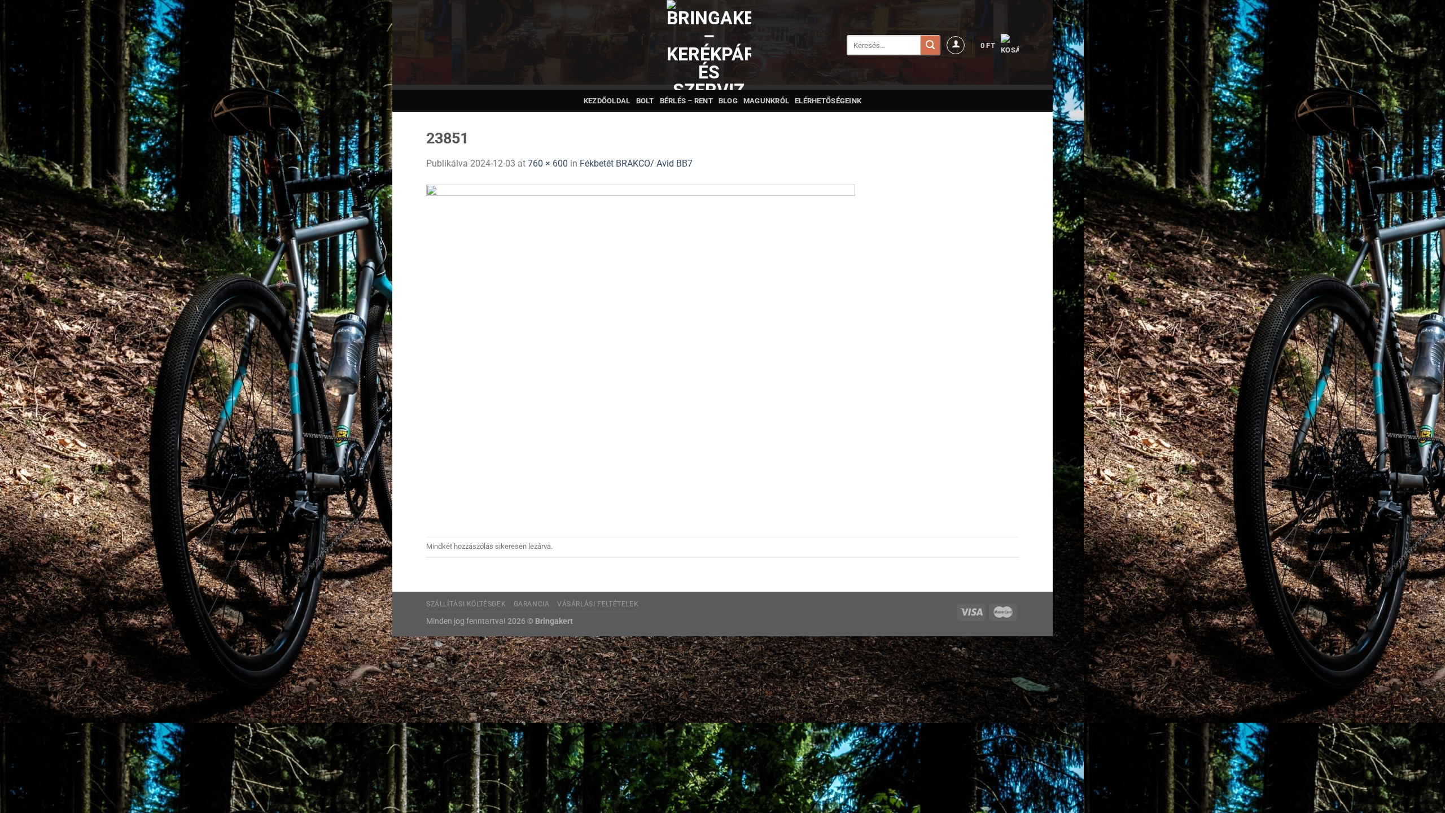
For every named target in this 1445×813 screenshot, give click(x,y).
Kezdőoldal (607, 101)
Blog (728, 101)
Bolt (645, 101)
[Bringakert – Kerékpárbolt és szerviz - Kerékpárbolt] (709, 45)
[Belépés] (956, 45)
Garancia (532, 604)
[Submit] (930, 45)
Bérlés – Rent (686, 101)
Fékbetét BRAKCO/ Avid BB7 (636, 163)
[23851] (640, 353)
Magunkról (766, 101)
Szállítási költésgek (466, 604)
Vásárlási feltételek (597, 604)
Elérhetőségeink (828, 101)
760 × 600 (548, 163)
